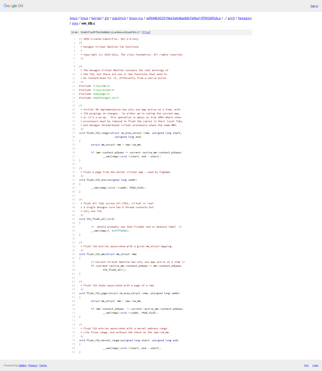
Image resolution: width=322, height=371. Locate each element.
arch (231, 18)
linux (73, 18)
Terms (43, 365)
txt (306, 365)
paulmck (119, 18)
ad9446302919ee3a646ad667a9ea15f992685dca (183, 18)
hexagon (245, 18)
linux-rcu (136, 18)
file (146, 32)
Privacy (32, 365)
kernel (96, 18)
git (107, 18)
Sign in (314, 6)
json (315, 365)
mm (75, 23)
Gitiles (22, 365)
